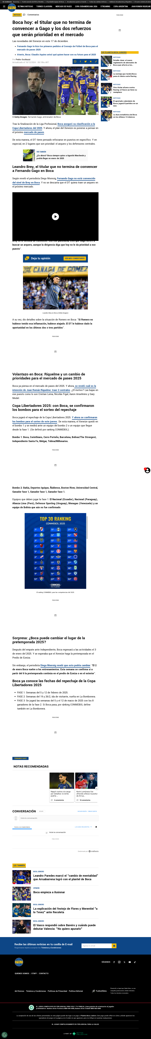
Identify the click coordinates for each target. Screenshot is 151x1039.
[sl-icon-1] (114, 962)
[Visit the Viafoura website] (93, 851)
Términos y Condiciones (51, 948)
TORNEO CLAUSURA (44, 6)
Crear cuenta (92, 811)
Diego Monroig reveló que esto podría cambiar (65, 665)
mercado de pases (34, 132)
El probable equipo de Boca (55, 2)
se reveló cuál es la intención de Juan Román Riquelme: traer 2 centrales (54, 388)
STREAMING (105, 6)
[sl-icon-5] (134, 962)
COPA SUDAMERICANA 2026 (86, 6)
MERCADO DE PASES (64, 6)
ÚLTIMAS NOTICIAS (25, 6)
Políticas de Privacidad (57, 991)
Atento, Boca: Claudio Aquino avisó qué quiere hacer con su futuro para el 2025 (56, 54)
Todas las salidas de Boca (98, 2)
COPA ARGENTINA (120, 6)
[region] (55, 831)
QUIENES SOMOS (22, 973)
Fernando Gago (20, 758)
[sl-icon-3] (124, 962)
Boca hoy (16, 2)
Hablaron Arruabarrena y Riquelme (120, 2)
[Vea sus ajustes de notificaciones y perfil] (96, 827)
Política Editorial (76, 991)
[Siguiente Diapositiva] (96, 788)
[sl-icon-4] (129, 962)
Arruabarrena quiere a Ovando (76, 2)
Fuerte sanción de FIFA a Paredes (33, 2)
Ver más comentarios (75, 258)
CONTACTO (43, 973)
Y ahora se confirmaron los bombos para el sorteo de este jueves (54, 419)
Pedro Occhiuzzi (23, 59)
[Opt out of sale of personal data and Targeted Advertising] (4, 1035)
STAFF (34, 973)
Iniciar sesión (82, 811)
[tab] (22, 827)
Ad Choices (19, 991)
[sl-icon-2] (119, 962)
